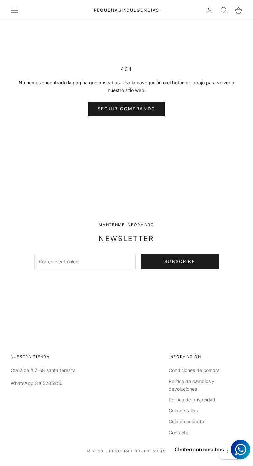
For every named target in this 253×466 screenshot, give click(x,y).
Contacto (178, 432)
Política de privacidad (192, 399)
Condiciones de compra (194, 370)
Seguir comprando (126, 108)
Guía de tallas (183, 410)
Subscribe (179, 261)
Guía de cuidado (186, 421)
